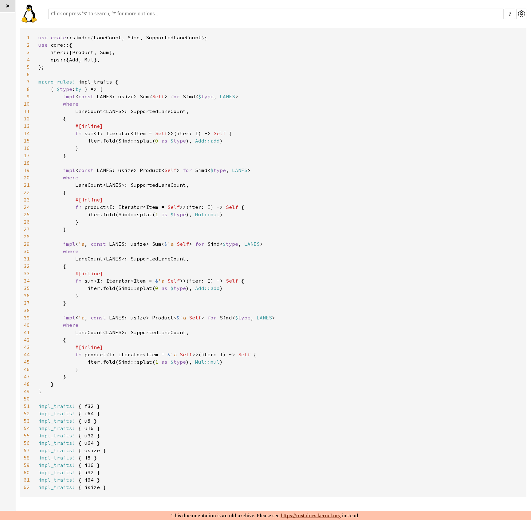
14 (27, 133)
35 (27, 288)
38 (27, 310)
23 (27, 200)
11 (27, 111)
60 (27, 472)
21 (27, 185)
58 (27, 458)
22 (27, 192)
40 (27, 325)
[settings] (521, 14)
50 (27, 399)
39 (27, 318)
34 (27, 281)
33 (27, 273)
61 (27, 480)
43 (27, 347)
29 (27, 244)
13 (27, 126)
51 (27, 406)
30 (27, 251)
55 (27, 435)
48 (27, 384)
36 (27, 295)
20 (27, 177)
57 (27, 450)
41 (27, 332)
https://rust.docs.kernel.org (311, 515)
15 (27, 141)
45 (27, 362)
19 (27, 170)
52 (27, 413)
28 (27, 236)
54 (27, 428)
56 (27, 443)
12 (27, 118)
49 (27, 391)
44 (27, 354)
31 (27, 259)
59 (27, 465)
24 (27, 207)
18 (27, 163)
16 (27, 148)
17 (27, 155)
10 (27, 104)
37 (27, 303)
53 (27, 421)
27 (27, 229)
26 (27, 222)
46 (27, 369)
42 (27, 340)
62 (27, 487)
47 (27, 376)
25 (27, 214)
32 (27, 266)
